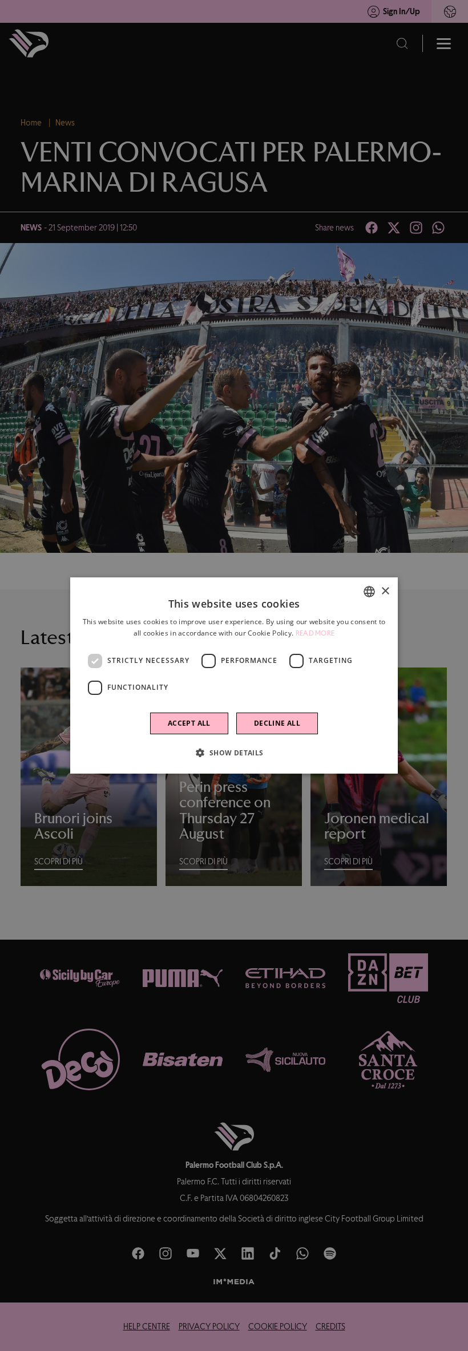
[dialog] (234, 675)
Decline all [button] (277, 723)
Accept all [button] (189, 723)
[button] (233, 752)
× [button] (385, 591)
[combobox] (369, 591)
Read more (315, 633)
